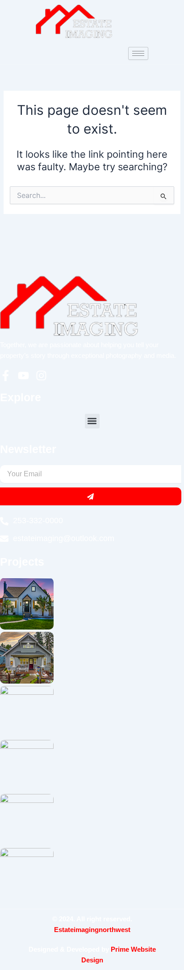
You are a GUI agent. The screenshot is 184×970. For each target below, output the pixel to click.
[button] (92, 421)
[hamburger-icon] (138, 53)
